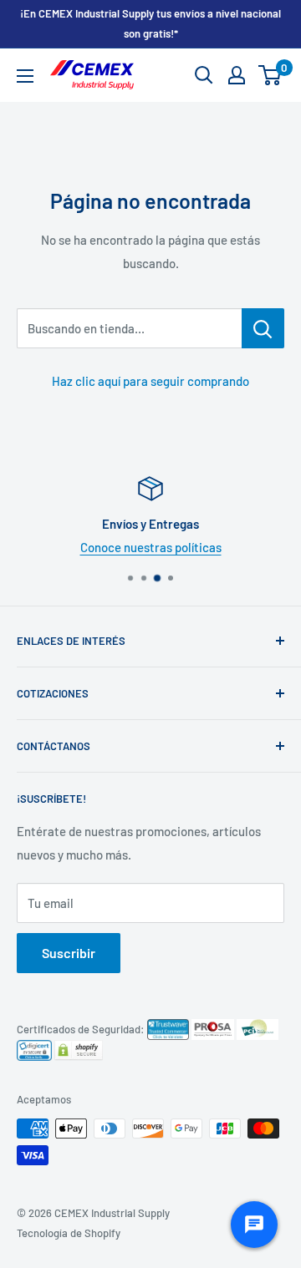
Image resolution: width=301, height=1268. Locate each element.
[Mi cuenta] (236, 75)
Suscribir (68, 953)
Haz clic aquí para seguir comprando (150, 380)
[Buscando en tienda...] (263, 328)
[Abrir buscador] (204, 75)
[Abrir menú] (25, 76)
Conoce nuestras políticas (151, 547)
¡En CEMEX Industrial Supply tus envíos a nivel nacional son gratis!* (150, 23)
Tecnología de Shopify (68, 1233)
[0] (270, 75)
